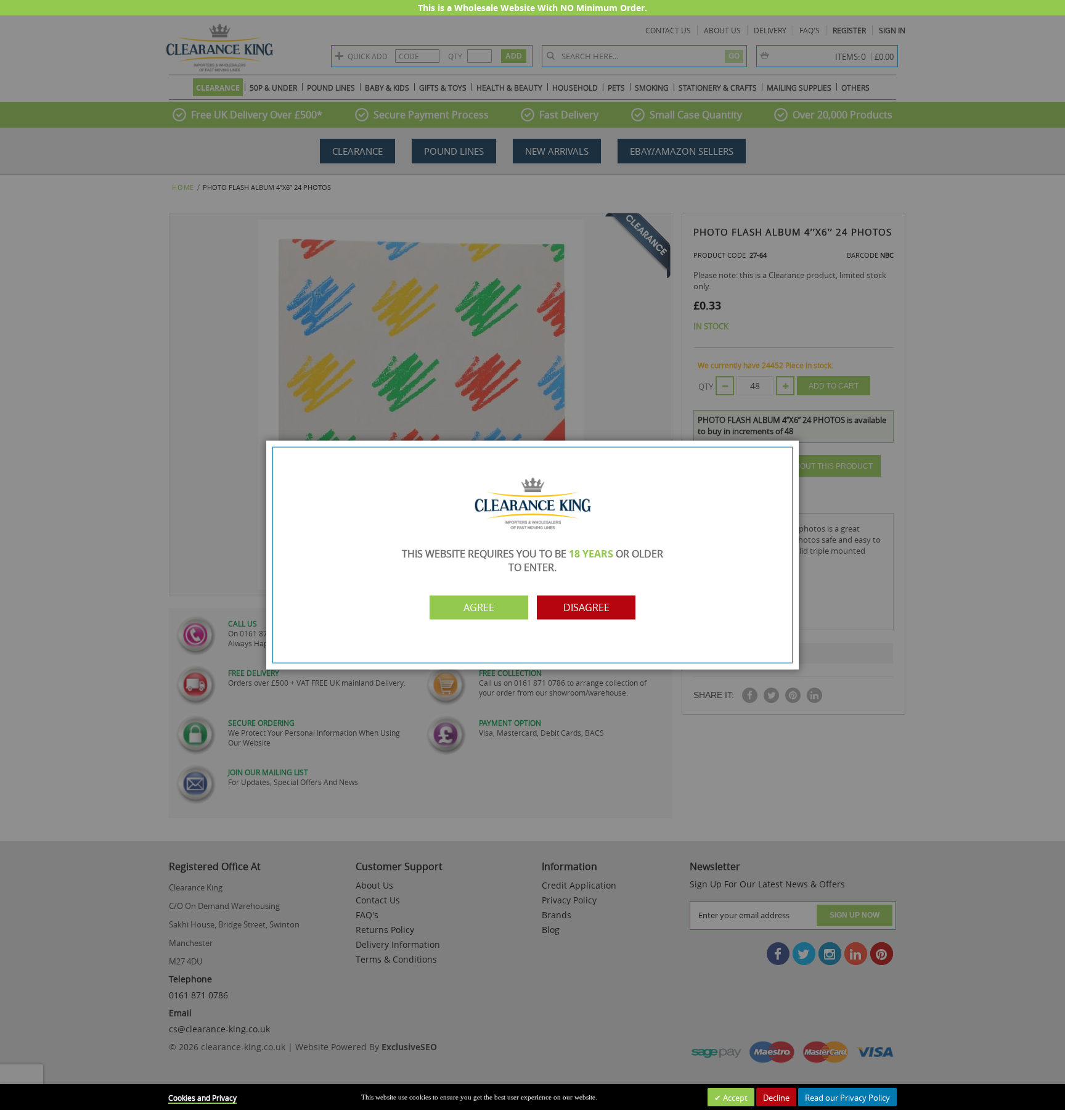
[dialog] (532, 555)
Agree (478, 607)
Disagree (586, 607)
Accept (734, 1097)
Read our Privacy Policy (847, 1097)
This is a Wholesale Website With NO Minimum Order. (532, 8)
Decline (776, 1097)
